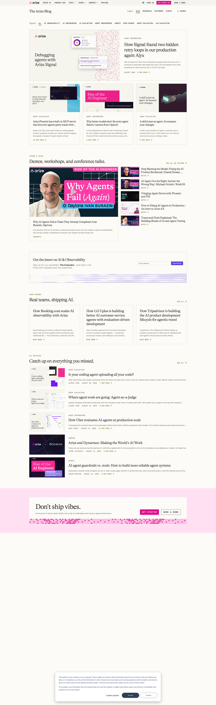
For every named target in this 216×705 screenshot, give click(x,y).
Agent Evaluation (145, 23)
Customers (158, 11)
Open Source (128, 23)
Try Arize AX (164, 3)
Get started (149, 512)
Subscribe (177, 263)
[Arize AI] (34, 2)
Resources (147, 11)
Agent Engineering (103, 23)
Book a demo (170, 512)
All (40, 23)
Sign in (150, 2)
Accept (130, 695)
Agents (118, 23)
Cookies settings (112, 695)
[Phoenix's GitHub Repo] (143, 3)
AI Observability (52, 23)
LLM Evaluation (163, 23)
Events (169, 11)
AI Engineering (70, 23)
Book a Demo (179, 3)
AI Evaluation (85, 23)
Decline (148, 695)
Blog (138, 11)
